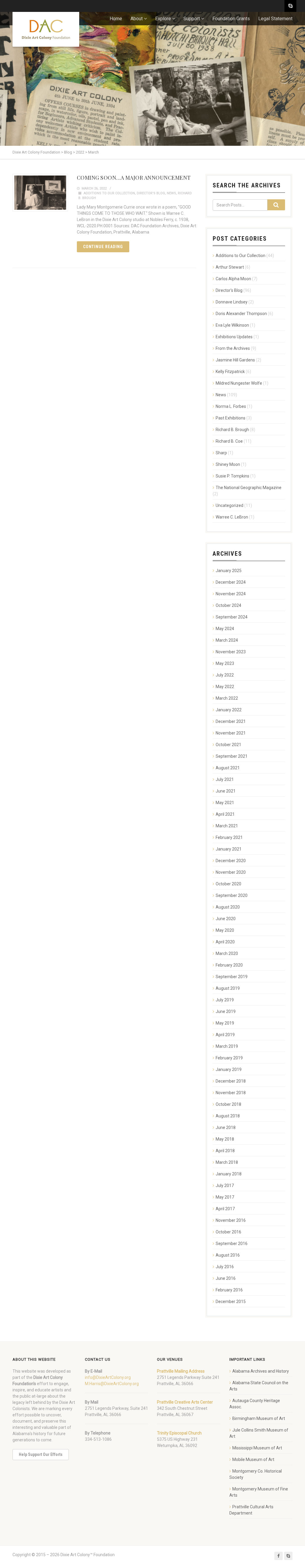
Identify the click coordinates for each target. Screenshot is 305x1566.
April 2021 (225, 814)
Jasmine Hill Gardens (235, 360)
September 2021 (232, 756)
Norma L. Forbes (231, 406)
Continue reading (103, 246)
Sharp (221, 452)
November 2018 (231, 1092)
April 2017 (225, 1208)
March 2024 (227, 640)
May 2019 (225, 1023)
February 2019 (229, 1058)
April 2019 (225, 1034)
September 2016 (232, 1243)
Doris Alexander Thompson (241, 313)
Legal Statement (275, 18)
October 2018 (228, 1104)
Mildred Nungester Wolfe (239, 383)
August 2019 (228, 988)
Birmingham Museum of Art (258, 1418)
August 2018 (228, 1116)
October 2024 (228, 605)
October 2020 (228, 883)
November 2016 (231, 1220)
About (136, 18)
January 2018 (229, 1174)
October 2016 (228, 1232)
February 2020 (229, 965)
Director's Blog (151, 193)
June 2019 (226, 1011)
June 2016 (226, 1278)
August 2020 (228, 907)
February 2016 (229, 1290)
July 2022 (225, 675)
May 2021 (225, 802)
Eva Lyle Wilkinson (232, 325)
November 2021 (231, 733)
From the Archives (233, 348)
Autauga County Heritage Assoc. (254, 1403)
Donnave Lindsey (232, 302)
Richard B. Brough (232, 429)
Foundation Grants (231, 18)
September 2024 (232, 617)
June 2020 (226, 918)
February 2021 (229, 837)
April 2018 (225, 1150)
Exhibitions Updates (234, 336)
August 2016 (228, 1255)
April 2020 (225, 941)
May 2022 (225, 686)
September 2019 (232, 976)
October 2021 (228, 744)
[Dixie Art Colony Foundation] (46, 29)
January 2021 (229, 849)
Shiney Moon (228, 464)
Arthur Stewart (230, 267)
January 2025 (229, 570)
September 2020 (232, 895)
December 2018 (231, 1081)
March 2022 (227, 698)
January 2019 (229, 1069)
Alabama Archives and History (260, 1371)
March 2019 (227, 1046)
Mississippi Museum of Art (257, 1448)
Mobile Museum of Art (253, 1459)
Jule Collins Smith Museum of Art (258, 1433)
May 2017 (225, 1197)
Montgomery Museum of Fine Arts (258, 1492)
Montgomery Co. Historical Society (255, 1474)
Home (116, 18)
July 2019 (225, 999)
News (171, 193)
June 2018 (226, 1127)
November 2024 (231, 593)
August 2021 (228, 767)
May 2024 (225, 628)
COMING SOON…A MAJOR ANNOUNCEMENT (134, 177)
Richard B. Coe (229, 441)
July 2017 (225, 1185)
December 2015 (231, 1301)
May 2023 (225, 663)
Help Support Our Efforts (41, 1454)
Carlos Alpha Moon (233, 278)
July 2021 (225, 779)
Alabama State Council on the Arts (258, 1385)
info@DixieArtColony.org (108, 1377)
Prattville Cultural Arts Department (251, 1509)
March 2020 (227, 953)
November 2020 (231, 872)
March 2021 (227, 825)
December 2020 (231, 860)
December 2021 (231, 721)
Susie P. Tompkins (232, 476)
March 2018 (227, 1162)
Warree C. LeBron (232, 517)
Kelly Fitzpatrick (230, 371)
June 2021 (226, 791)
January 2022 (229, 709)
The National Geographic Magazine (248, 487)
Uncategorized (229, 505)
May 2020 (225, 930)
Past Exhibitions (230, 418)
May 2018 (225, 1139)
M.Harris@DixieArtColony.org (112, 1383)
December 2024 (231, 582)
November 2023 (231, 651)
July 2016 (225, 1266)
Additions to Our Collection (109, 193)
